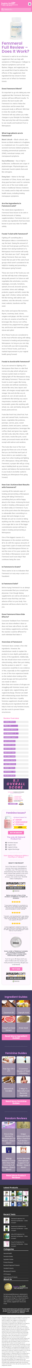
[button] (29, 3)
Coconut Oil (9, 1013)
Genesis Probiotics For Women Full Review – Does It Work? (19, 1221)
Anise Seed (23, 1028)
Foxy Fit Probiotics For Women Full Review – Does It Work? (19, 1244)
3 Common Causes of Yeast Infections (23, 1071)
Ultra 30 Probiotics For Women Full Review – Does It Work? (19, 1236)
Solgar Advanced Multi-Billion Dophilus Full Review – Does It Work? (23, 1138)
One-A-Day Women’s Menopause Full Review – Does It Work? (8, 1138)
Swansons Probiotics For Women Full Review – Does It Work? (19, 1228)
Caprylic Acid (23, 1013)
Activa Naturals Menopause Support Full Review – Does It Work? (23, 1162)
